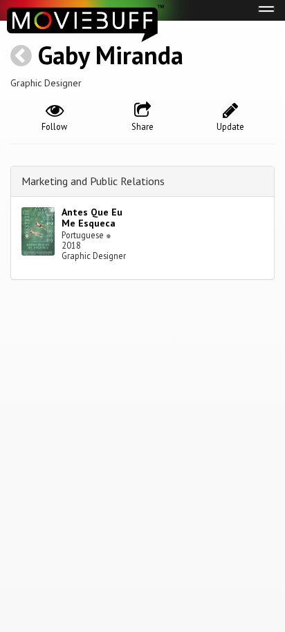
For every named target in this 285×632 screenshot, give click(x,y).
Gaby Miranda (110, 55)
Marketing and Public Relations (93, 181)
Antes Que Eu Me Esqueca (92, 218)
